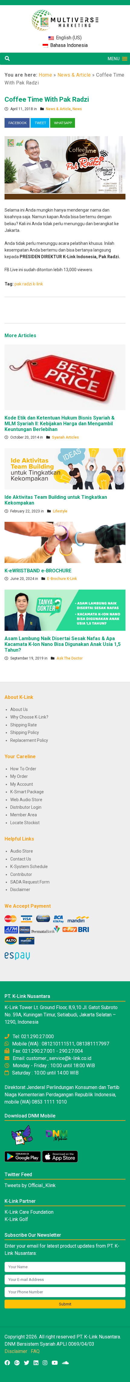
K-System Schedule (29, 866)
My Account (21, 784)
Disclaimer (20, 889)
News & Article (74, 75)
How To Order (23, 768)
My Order (19, 776)
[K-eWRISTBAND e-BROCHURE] (65, 542)
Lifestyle (60, 511)
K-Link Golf (16, 1219)
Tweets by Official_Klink (30, 1185)
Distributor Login (25, 807)
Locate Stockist (25, 822)
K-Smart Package (27, 791)
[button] (113, 59)
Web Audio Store (26, 799)
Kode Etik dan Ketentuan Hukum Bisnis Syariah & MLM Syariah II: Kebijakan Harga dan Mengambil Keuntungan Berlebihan (60, 423)
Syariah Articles (65, 437)
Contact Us (20, 859)
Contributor (21, 874)
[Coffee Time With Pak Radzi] (65, 167)
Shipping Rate (23, 724)
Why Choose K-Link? (29, 717)
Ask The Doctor (70, 658)
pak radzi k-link (29, 283)
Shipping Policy (24, 732)
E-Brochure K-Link (62, 579)
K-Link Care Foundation (29, 1212)
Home (45, 75)
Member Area (23, 814)
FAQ (35, 1351)
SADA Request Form (30, 882)
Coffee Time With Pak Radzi (47, 99)
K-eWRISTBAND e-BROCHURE (38, 571)
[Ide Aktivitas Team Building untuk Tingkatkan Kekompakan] (65, 468)
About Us (19, 709)
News (77, 109)
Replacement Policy (29, 740)
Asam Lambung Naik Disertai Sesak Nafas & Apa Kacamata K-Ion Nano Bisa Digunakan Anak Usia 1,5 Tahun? (63, 644)
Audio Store (21, 851)
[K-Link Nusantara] (65, 17)
